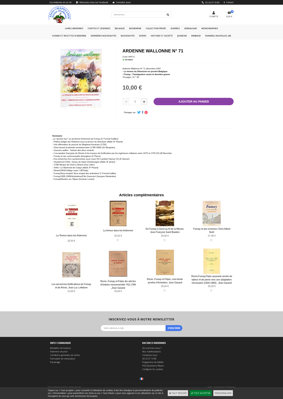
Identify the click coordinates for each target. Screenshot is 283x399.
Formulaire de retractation (62, 358)
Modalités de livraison (60, 348)
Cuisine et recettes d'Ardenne (69, 35)
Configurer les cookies (152, 369)
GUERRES (175, 28)
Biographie (135, 28)
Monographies (209, 28)
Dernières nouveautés (103, 35)
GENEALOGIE (190, 28)
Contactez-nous (149, 355)
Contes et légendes (99, 28)
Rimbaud (196, 35)
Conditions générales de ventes (65, 355)
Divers (142, 35)
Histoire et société (162, 35)
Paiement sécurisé (59, 351)
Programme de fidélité (152, 362)
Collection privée (156, 28)
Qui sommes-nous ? (151, 348)
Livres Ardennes (74, 28)
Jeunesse (182, 35)
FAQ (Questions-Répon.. (153, 365)
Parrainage (55, 362)
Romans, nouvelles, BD (218, 35)
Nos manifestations (151, 351)
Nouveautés (128, 35)
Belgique (120, 28)
